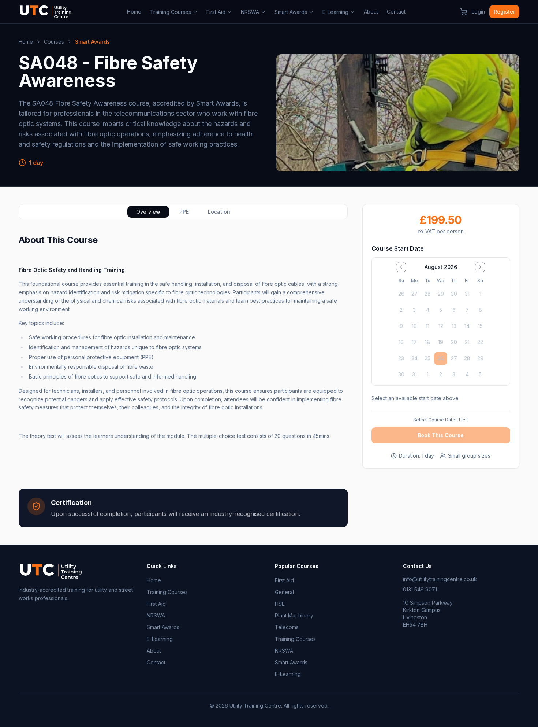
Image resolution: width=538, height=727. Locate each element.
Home (134, 11)
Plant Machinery (294, 615)
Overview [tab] (148, 211)
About (371, 11)
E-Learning (335, 12)
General (284, 592)
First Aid (215, 12)
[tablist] (183, 211)
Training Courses (170, 12)
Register (504, 11)
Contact (396, 11)
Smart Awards (290, 12)
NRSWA (250, 12)
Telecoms (287, 627)
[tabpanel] (183, 380)
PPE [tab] (184, 211)
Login (478, 11)
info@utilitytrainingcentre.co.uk (440, 579)
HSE (280, 604)
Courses (54, 41)
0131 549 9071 (420, 589)
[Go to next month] (480, 267)
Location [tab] (219, 211)
